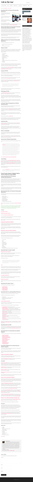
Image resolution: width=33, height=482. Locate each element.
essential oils (8, 326)
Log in (18, 479)
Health (4, 436)
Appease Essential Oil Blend (7, 222)
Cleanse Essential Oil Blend (7, 354)
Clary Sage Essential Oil (5, 318)
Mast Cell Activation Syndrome (6, 92)
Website (2, 471)
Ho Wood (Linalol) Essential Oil (5, 309)
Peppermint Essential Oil (5, 288)
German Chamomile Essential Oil (6, 339)
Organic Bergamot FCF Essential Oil (8, 358)
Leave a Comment (9, 8)
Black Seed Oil (7, 169)
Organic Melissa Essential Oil (4, 211)
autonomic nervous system (11, 67)
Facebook (11, 450)
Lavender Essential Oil (5, 275)
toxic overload (8, 78)
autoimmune (3, 144)
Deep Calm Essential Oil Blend (8, 377)
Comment (2, 457)
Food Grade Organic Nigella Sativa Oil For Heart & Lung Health (10, 174)
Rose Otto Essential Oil (4, 289)
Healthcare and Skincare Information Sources (7, 413)
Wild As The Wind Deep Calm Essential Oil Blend (7, 394)
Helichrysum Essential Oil (5, 313)
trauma (7, 136)
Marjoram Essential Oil (4, 287)
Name (2, 464)
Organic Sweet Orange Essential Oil (6, 337)
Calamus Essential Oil (4, 338)
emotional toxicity (11, 109)
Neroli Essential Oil (4, 315)
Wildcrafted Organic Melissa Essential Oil (5, 213)
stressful (14, 136)
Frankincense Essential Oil (5, 308)
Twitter (8, 449)
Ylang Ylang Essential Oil (5, 301)
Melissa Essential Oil (4, 279)
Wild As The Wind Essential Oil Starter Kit (10, 397)
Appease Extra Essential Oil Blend (8, 230)
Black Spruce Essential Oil (4, 369)
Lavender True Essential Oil (5, 335)
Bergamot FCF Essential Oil (6, 251)
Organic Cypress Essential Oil (4, 362)
